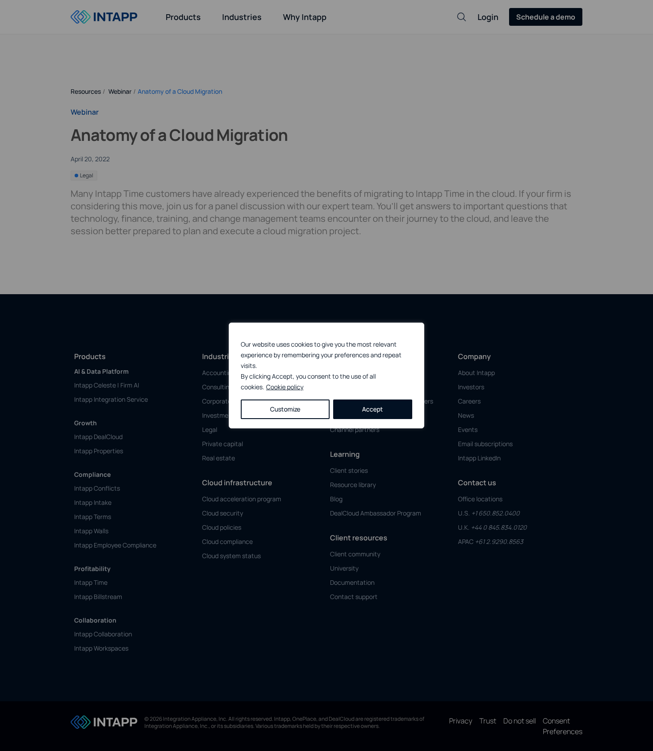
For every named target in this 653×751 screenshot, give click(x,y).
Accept (372, 409)
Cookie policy (284, 387)
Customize (285, 409)
